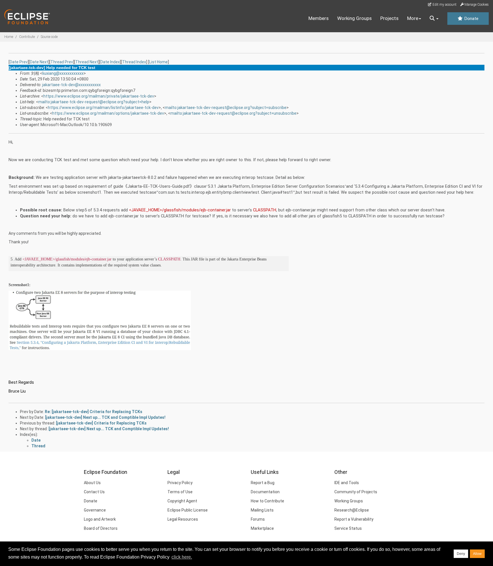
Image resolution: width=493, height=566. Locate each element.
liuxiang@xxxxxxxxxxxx (63, 73)
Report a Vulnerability (353, 519)
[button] (434, 18)
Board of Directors (101, 528)
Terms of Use (180, 492)
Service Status (348, 528)
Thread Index (134, 62)
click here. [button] (181, 557)
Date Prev (19, 62)
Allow (477, 554)
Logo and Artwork (100, 519)
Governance (95, 510)
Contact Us (94, 492)
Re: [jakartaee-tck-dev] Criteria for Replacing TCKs (93, 411)
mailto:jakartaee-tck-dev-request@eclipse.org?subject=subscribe (225, 107)
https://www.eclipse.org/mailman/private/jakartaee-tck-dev (98, 96)
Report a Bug (262, 482)
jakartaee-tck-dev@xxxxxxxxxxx (71, 84)
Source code (49, 37)
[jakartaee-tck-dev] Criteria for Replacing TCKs (101, 423)
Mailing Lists (262, 510)
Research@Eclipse (351, 510)
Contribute (27, 37)
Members (318, 18)
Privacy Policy (180, 482)
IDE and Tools (346, 482)
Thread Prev (61, 62)
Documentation (265, 492)
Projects (389, 18)
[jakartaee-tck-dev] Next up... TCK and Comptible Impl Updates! (105, 417)
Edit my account (444, 5)
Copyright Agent (182, 501)
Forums (258, 519)
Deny (461, 554)
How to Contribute (267, 501)
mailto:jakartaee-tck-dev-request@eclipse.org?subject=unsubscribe (233, 113)
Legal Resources (182, 519)
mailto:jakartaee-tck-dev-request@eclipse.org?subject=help (93, 102)
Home (8, 37)
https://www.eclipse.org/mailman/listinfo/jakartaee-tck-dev (103, 107)
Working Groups (354, 18)
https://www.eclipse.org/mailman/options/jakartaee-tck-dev (108, 113)
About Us (92, 482)
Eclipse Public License (187, 510)
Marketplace (262, 528)
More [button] (412, 18)
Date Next (39, 62)
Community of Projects (355, 492)
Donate (470, 18)
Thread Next (86, 62)
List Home (158, 62)
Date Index (110, 62)
